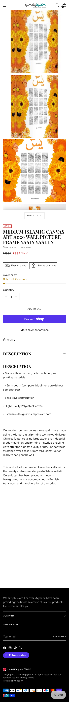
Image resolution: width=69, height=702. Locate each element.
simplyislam (27, 674)
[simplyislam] (34, 5)
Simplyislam (10, 247)
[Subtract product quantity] (6, 296)
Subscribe (59, 636)
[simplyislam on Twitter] (21, 648)
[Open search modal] (57, 5)
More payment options (34, 330)
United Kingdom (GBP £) (19, 669)
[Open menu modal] (4, 5)
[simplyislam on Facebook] (5, 648)
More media (34, 215)
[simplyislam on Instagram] (10, 648)
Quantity (8, 290)
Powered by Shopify (13, 680)
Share (11, 340)
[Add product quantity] (16, 296)
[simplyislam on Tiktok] (16, 648)
